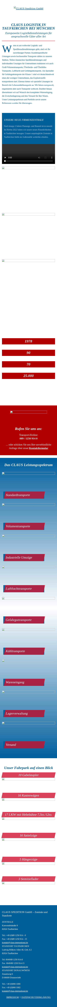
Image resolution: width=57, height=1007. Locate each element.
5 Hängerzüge (28, 859)
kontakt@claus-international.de (15, 942)
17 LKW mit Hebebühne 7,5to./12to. (29, 814)
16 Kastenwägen (28, 795)
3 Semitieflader (28, 879)
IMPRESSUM (12, 997)
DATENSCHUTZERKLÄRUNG (36, 997)
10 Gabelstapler (28, 775)
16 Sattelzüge (28, 835)
